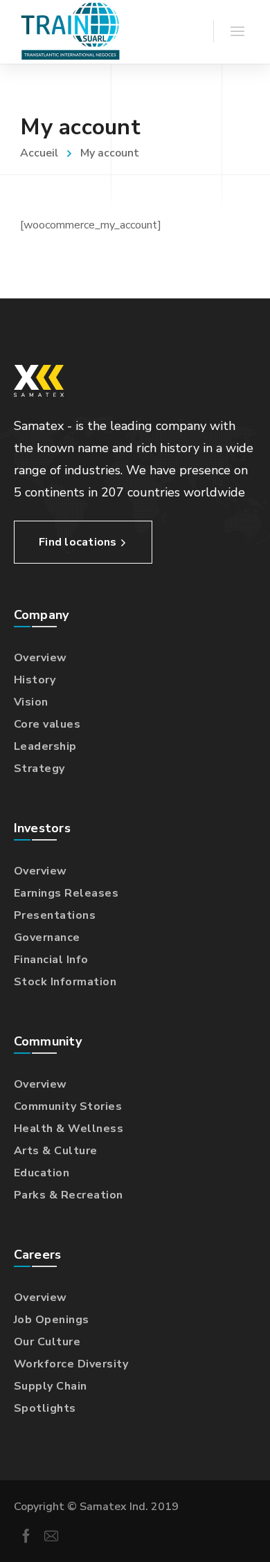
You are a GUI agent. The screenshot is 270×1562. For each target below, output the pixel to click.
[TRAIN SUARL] (70, 32)
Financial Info (51, 959)
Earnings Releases (66, 893)
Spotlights (45, 1408)
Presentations (55, 915)
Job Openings (51, 1319)
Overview (40, 657)
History (35, 680)
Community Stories (68, 1106)
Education (42, 1173)
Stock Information (65, 981)
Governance (47, 937)
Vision (31, 702)
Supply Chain (50, 1386)
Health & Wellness (69, 1128)
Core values (47, 724)
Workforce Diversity (71, 1364)
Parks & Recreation (68, 1195)
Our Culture (47, 1341)
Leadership (45, 746)
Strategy (39, 768)
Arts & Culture (56, 1150)
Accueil (39, 153)
